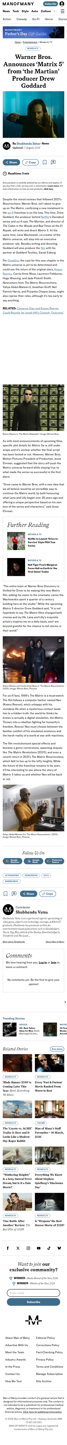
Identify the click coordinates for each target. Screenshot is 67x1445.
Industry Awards (15, 1359)
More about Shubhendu (14, 941)
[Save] (44, 162)
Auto (34, 11)
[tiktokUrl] (49, 1248)
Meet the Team (14, 1352)
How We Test (13, 1381)
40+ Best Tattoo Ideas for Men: (29, 1032)
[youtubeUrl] (38, 1248)
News (6, 11)
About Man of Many (55, 941)
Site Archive (44, 1381)
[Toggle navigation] (62, 11)
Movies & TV (46, 42)
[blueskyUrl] (59, 1248)
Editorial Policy (45, 1338)
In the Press (12, 1366)
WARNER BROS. (11, 881)
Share (13, 162)
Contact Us (12, 1374)
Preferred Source (57, 861)
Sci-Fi (36, 19)
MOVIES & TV (32, 48)
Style (25, 11)
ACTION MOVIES (12, 875)
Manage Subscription (49, 1374)
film (43, 248)
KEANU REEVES (31, 875)
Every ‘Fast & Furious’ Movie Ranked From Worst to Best (48, 1086)
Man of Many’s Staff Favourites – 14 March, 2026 (49, 1133)
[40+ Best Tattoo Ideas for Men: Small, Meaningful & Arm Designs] (9, 1029)
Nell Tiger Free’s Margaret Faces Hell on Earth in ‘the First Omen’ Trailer (42, 568)
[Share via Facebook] (60, 111)
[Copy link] (60, 133)
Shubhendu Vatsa (28, 143)
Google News (35, 861)
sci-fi (11, 212)
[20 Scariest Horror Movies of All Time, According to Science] (50, 1029)
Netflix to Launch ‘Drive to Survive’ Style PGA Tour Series (43, 542)
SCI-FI (46, 875)
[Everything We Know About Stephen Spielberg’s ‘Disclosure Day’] (49, 1156)
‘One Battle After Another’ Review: (16, 1225)
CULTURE (41, 1123)
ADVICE (23, 1024)
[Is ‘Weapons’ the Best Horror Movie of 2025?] (49, 1202)
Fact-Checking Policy (49, 1352)
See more (57, 1048)
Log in (43, 962)
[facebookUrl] (7, 1248)
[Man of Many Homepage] (18, 3)
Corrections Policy (47, 1345)
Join (53, 962)
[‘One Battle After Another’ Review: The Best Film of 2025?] (17, 1202)
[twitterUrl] (18, 1248)
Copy (32, 162)
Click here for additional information (42, 1411)
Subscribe (50, 3)
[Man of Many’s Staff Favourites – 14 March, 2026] (49, 1109)
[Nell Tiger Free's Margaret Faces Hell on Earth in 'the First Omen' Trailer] (16, 568)
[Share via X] (60, 118)
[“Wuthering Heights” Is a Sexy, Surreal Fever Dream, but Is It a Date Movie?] (17, 1156)
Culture (46, 11)
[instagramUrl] (28, 1248)
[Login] (61, 3)
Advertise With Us (16, 1345)
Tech (16, 11)
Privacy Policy (45, 1359)
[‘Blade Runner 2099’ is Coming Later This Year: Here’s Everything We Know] (17, 1063)
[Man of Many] (33, 1320)
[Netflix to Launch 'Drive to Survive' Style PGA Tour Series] (16, 542)
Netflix (45, 217)
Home (18, 42)
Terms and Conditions (49, 1366)
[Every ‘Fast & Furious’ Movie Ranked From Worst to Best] (49, 1063)
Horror (49, 19)
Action (7, 19)
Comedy (21, 19)
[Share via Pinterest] (60, 126)
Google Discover (15, 861)
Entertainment (30, 42)
